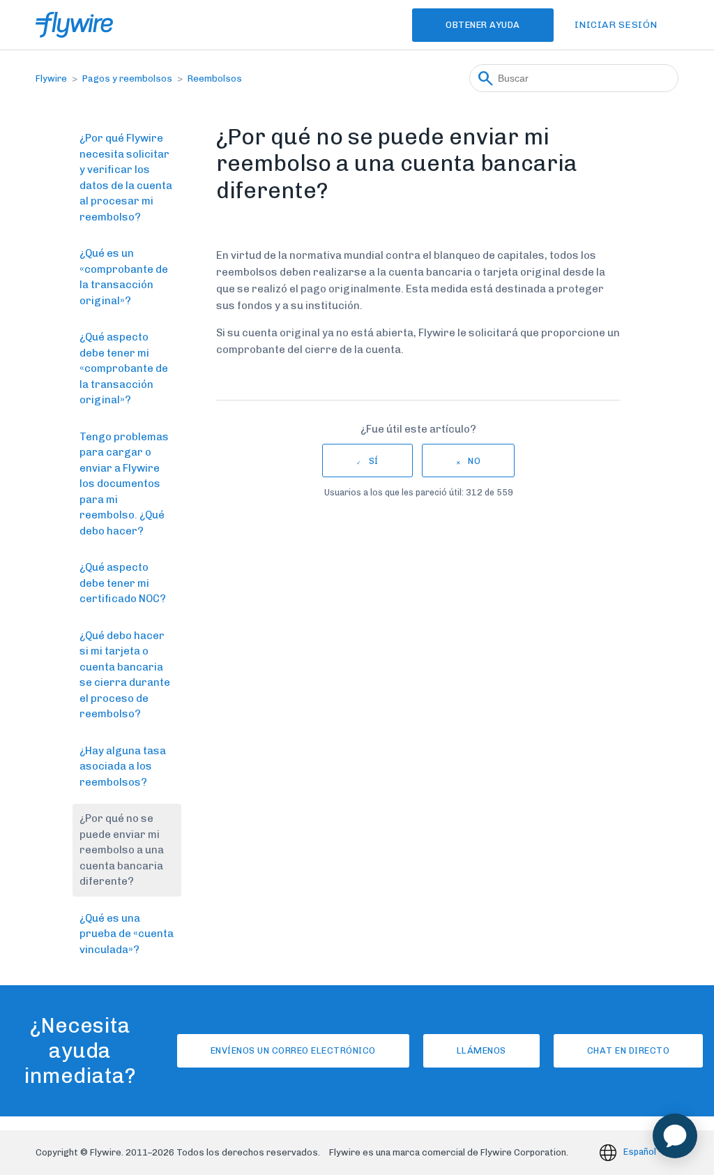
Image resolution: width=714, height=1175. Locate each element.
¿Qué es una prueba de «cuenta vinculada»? (126, 934)
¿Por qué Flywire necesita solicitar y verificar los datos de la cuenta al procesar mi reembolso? (125, 177)
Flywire (51, 78)
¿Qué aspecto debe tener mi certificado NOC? (122, 583)
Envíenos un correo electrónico (293, 1050)
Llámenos (481, 1050)
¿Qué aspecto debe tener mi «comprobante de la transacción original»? (123, 368)
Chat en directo (628, 1050)
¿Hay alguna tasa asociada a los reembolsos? (122, 766)
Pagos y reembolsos (127, 78)
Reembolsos (215, 78)
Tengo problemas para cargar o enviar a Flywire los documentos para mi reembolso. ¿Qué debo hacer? (124, 484)
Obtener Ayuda (483, 25)
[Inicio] (74, 25)
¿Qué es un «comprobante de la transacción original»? (123, 277)
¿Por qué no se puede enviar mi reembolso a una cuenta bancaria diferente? (121, 850)
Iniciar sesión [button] (616, 25)
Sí (374, 461)
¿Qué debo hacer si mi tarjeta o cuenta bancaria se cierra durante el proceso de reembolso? (124, 675)
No (474, 461)
